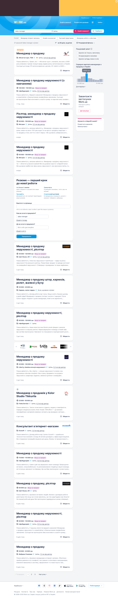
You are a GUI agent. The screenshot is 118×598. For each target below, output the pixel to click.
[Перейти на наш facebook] (39, 585)
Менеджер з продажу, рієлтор (36, 483)
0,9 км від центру (43, 524)
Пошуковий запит (83, 49)
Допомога (60, 592)
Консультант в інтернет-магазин (37, 426)
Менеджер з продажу (30, 53)
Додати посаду (21, 220)
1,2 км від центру (46, 554)
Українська (18, 586)
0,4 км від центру (44, 257)
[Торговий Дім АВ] (23, 346)
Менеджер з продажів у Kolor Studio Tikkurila (35, 394)
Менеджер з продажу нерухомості (30, 148)
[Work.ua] (20, 22)
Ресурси (17, 592)
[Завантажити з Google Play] (81, 585)
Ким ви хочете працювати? (26, 213)
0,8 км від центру (43, 461)
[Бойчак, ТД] (33, 346)
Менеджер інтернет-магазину (30, 38)
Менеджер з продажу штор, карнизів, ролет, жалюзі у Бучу (40, 281)
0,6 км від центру (50, 58)
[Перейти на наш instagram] (49, 585)
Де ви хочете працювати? (25, 224)
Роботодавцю (97, 18)
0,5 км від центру (39, 124)
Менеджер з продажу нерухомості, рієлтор (30, 248)
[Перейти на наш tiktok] (59, 585)
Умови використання (72, 592)
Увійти (100, 22)
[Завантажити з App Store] (68, 585)
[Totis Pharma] (43, 346)
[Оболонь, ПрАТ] (54, 346)
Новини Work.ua (49, 592)
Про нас (32, 592)
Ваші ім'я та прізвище (24, 203)
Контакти (25, 592)
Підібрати (98, 31)
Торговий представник (66, 38)
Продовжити (26, 236)
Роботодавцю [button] (95, 585)
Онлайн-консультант (49, 38)
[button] (92, 22)
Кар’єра (39, 592)
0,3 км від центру (42, 403)
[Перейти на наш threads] (44, 585)
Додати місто (21, 231)
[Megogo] (64, 346)
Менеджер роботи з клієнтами (86, 38)
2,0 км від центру (38, 430)
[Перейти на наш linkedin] (54, 585)
